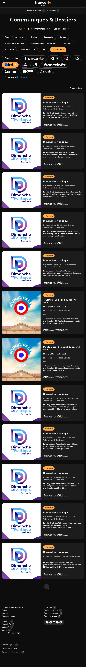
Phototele (51, 11)
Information (58, 49)
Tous (19, 29)
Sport (44, 49)
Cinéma (34, 37)
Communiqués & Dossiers (12, 607)
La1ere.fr (5, 627)
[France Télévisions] (43, 3)
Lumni (4, 630)
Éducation (67, 43)
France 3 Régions (9, 633)
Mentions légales (8, 645)
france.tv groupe (51, 610)
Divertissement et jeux (14, 43)
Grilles (4, 610)
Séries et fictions (27, 49)
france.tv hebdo (8, 616)
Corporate (48, 37)
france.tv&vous (50, 616)
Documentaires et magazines (43, 43)
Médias (5, 613)
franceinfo (6, 624)
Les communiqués (38, 29)
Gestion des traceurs (9, 648)
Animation (19, 37)
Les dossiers (60, 29)
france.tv (6, 621)
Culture (63, 37)
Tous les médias (11, 58)
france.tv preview (34, 11)
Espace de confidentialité (11, 652)
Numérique (9, 49)
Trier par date (76, 88)
